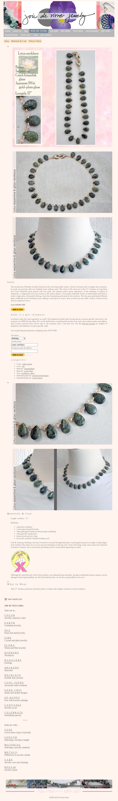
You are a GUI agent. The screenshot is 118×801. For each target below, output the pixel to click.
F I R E (7, 638)
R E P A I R (10, 767)
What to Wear (35, 41)
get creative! (46, 35)
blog (36, 35)
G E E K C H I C (13, 690)
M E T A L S (10, 752)
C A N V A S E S (12, 705)
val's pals (54, 31)
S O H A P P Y (12, 697)
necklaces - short (27, 373)
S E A (7, 630)
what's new (26, 35)
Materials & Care (19, 41)
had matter (65, 31)
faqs (26, 31)
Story (6, 41)
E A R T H (9, 623)
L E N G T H (10, 737)
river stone (78, 31)
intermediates (29, 369)
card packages (92, 31)
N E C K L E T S (12, 675)
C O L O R (9, 615)
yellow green (27, 364)
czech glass (28, 371)
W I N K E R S (11, 653)
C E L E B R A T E (13, 712)
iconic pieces (37, 378)
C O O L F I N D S (13, 682)
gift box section (88, 324)
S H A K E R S (11, 667)
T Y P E (8, 730)
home (7, 31)
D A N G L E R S (12, 660)
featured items (11, 35)
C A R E (8, 760)
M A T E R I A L (12, 745)
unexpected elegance (40, 375)
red (23, 366)
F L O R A (9, 645)
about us (17, 31)
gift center (105, 31)
